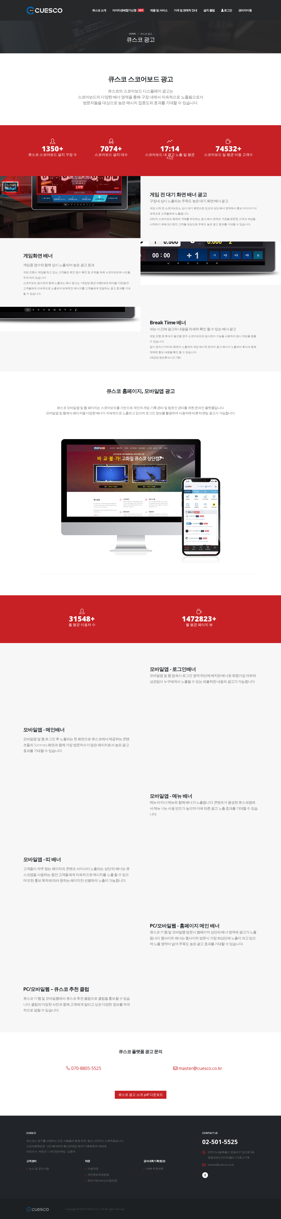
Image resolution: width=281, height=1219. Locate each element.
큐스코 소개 (99, 10)
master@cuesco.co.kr (200, 1068)
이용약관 (93, 1168)
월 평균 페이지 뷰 (199, 624)
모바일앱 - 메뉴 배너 (171, 796)
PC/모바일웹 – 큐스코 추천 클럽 (56, 989)
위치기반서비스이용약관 (102, 1180)
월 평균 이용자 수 (82, 624)
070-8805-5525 (85, 1068)
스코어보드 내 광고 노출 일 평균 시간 (170, 156)
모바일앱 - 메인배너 (44, 729)
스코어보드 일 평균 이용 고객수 (228, 154)
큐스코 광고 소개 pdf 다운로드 (140, 1094)
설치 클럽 (209, 10)
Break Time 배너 (168, 322)
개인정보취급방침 (98, 1174)
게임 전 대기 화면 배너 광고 (178, 194)
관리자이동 (245, 10)
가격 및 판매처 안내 (185, 10)
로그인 (227, 10)
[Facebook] (205, 1175)
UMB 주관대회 (154, 1168)
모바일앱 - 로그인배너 (173, 669)
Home (132, 33)
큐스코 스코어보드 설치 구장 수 (52, 154)
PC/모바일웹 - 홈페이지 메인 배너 (184, 925)
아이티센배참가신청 (127, 10)
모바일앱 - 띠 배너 (42, 859)
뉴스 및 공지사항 (39, 1168)
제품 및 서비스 (158, 10)
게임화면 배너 (38, 255)
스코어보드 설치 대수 (111, 154)
